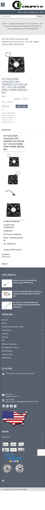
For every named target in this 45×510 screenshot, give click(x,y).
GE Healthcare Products (10, 347)
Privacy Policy (6, 330)
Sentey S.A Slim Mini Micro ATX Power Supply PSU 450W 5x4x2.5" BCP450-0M (27, 294)
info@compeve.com (12, 396)
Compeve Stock (7, 354)
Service (4, 323)
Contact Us (6, 437)
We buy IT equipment (9, 344)
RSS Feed (7, 406)
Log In (25, 12)
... (2, 361)
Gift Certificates (7, 351)
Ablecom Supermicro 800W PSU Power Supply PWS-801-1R (25, 281)
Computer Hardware (16, 24)
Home (20, 12)
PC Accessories (32, 24)
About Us (5, 320)
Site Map (5, 337)
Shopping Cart (34, 12)
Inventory (5, 333)
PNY (3, 340)
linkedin (3, 406)
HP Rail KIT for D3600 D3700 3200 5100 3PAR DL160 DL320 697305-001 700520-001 (26, 305)
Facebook (15, 406)
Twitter (11, 406)
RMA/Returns (6, 358)
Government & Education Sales (12, 327)
